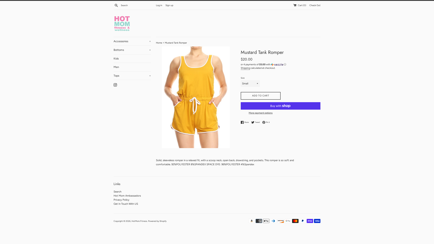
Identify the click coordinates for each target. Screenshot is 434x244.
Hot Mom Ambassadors (127, 195)
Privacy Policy (121, 199)
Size (243, 78)
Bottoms (132, 50)
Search (117, 191)
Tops (132, 75)
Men (116, 67)
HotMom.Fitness (139, 221)
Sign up (169, 5)
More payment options (261, 112)
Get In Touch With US (126, 203)
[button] (280, 64)
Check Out (314, 5)
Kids (116, 58)
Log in (159, 5)
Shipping (245, 68)
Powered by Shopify (157, 221)
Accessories (132, 41)
